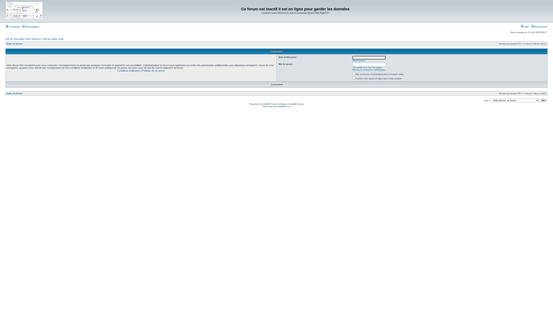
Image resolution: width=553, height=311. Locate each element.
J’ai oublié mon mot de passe (367, 67)
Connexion (14, 26)
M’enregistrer (32, 26)
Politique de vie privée (153, 70)
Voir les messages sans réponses (23, 39)
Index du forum (14, 44)
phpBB (265, 104)
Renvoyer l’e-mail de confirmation (369, 70)
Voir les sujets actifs (53, 39)
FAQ (526, 26)
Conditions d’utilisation (128, 70)
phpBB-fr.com (284, 106)
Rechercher (540, 26)
